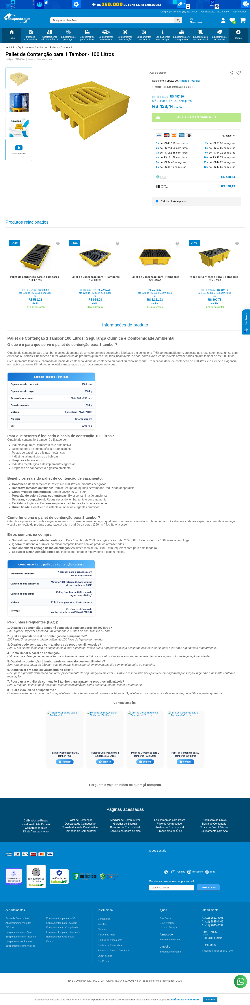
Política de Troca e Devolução (114, 950)
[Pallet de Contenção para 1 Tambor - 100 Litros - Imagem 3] (18, 127)
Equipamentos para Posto (169, 819)
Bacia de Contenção (214, 823)
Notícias (102, 929)
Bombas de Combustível (125, 827)
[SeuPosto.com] (17, 18)
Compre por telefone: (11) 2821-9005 (179, 11)
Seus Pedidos (239, 11)
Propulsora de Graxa (214, 819)
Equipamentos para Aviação (20, 945)
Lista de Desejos (169, 927)
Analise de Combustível (169, 827)
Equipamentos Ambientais (33, 47)
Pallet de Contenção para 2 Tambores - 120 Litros (145, 754)
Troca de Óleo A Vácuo (214, 827)
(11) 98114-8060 (220, 11)
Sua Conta (165, 918)
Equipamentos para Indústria (20, 936)
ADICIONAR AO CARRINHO (196, 117)
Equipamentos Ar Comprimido (62, 927)
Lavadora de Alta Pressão (35, 824)
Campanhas (104, 918)
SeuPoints (103, 961)
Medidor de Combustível (125, 819)
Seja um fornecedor (170, 939)
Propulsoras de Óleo (169, 830)
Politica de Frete (106, 934)
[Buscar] (178, 20)
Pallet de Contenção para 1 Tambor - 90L (65, 754)
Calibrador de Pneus (36, 820)
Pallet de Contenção (61, 47)
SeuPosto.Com (44, 59)
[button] (19, 150)
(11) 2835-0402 (214, 921)
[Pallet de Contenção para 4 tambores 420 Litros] (155, 275)
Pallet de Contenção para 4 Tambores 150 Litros (105, 754)
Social (151, 872)
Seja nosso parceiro (170, 951)
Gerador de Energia (125, 823)
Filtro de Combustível (169, 823)
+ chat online (209, 944)
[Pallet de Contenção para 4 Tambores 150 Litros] (95, 275)
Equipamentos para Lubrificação (63, 932)
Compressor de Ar (36, 827)
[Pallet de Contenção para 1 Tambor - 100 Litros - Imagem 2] (18, 102)
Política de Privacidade (110, 945)
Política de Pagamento (110, 940)
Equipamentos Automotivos (20, 941)
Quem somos (105, 955)
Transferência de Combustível (80, 827)
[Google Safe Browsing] (109, 876)
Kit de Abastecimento (35, 831)
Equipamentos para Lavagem (61, 923)
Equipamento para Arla (214, 830)
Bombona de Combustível (80, 830)
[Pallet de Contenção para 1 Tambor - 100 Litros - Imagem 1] (18, 78)
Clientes (102, 924)
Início (12, 47)
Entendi (210, 999)
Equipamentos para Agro (18, 932)
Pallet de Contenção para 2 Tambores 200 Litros (185, 754)
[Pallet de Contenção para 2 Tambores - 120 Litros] (35, 275)
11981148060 (210, 931)
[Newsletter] (208, 887)
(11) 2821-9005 (214, 917)
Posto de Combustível (17, 918)
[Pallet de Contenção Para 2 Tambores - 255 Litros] (215, 275)
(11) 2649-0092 (214, 925)
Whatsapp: (206, 11)
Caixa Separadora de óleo (125, 830)
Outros (49, 941)
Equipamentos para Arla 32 (60, 918)
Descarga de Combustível (80, 823)
